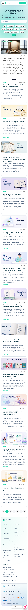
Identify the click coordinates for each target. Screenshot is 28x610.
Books (3, 29)
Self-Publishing (14, 32)
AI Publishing (10, 26)
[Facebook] (4, 580)
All (4, 26)
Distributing (23, 29)
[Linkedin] (7, 580)
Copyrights (10, 29)
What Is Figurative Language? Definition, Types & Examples (12, 195)
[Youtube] (15, 580)
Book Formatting (20, 26)
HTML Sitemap (6, 603)
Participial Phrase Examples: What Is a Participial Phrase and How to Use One (14, 488)
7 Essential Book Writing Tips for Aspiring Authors (14, 59)
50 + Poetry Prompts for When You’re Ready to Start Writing (12, 340)
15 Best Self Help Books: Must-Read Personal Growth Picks (13, 375)
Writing (14, 35)
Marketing (6, 32)
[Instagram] (9, 580)
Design (16, 29)
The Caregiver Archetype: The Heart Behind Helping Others (14, 450)
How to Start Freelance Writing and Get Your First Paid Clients (13, 122)
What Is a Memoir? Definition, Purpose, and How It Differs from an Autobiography (14, 159)
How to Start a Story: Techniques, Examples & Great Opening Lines (13, 305)
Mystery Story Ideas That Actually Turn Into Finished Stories (13, 85)
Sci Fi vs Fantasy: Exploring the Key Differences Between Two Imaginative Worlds (13, 412)
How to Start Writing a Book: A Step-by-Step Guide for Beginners (14, 269)
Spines (22, 32)
